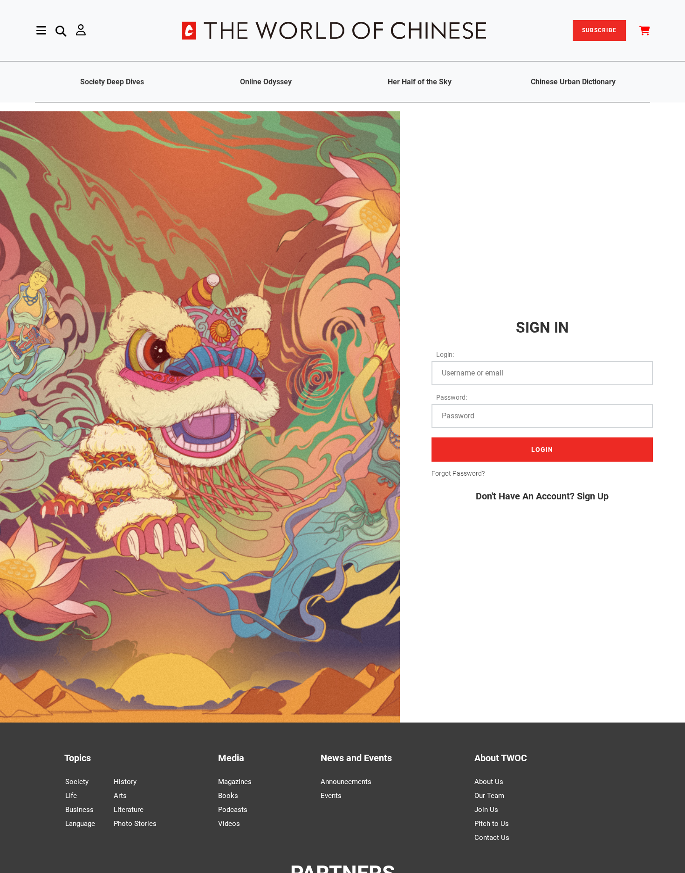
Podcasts (232, 809)
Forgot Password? (458, 473)
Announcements (346, 782)
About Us (488, 782)
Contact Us (491, 837)
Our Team (489, 795)
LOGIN (542, 449)
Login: (445, 354)
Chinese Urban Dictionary (573, 81)
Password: (451, 397)
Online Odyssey (266, 81)
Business (79, 809)
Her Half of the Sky (420, 81)
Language (80, 823)
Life (71, 795)
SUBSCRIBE (599, 30)
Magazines (235, 782)
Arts (120, 795)
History (125, 782)
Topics (77, 758)
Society (77, 782)
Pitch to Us (491, 823)
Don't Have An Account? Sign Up (542, 496)
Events (331, 795)
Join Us (486, 809)
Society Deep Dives (112, 81)
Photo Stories (135, 823)
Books (228, 795)
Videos (229, 823)
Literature (129, 809)
